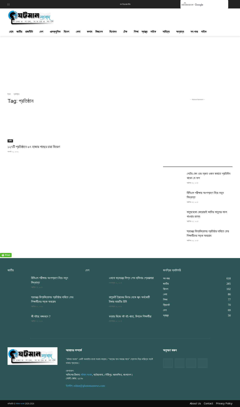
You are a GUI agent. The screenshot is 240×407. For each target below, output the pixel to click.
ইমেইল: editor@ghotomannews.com (85, 385)
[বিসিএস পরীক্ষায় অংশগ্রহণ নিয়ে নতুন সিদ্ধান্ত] (173, 198)
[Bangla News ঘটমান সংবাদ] (32, 356)
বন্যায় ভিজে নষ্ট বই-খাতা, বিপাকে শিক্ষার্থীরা (130, 316)
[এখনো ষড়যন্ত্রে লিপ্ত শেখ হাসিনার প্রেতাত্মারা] (95, 283)
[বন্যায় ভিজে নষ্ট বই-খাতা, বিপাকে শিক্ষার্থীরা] (95, 321)
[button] (172, 4)
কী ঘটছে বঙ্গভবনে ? (40, 316)
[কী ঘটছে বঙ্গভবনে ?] (18, 321)
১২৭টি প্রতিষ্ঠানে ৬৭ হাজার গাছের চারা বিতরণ (34, 147)
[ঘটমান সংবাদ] (41, 17)
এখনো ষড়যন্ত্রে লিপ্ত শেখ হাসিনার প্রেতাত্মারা (131, 278)
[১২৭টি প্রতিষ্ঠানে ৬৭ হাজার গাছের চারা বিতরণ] (42, 125)
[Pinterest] (203, 363)
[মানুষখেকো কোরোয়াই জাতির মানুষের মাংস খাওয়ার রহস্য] (173, 217)
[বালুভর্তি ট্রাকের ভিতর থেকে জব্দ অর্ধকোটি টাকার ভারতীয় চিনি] (95, 302)
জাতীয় (10, 141)
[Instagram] (191, 363)
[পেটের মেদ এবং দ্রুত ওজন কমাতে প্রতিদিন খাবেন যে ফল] (173, 179)
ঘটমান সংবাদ (86, 374)
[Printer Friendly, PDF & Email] (6, 256)
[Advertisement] (139, 17)
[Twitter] (179, 363)
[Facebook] (168, 363)
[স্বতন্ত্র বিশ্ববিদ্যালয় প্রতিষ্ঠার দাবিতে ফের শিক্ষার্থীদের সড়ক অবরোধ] (173, 236)
